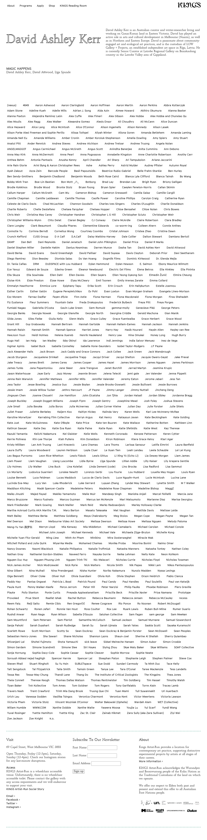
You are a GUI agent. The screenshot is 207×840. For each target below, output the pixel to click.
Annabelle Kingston (119, 154)
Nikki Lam (154, 565)
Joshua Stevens (173, 400)
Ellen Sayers (98, 274)
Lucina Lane (178, 477)
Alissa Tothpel (79, 132)
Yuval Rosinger (16, 712)
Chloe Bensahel (126, 209)
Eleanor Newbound (91, 269)
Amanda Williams (44, 138)
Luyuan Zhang (110, 483)
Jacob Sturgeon (17, 357)
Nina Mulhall (37, 570)
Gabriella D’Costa (43, 307)
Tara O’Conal (128, 669)
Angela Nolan (164, 143)
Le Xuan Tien (112, 450)
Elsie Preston (35, 280)
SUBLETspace (83, 663)
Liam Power (14, 461)
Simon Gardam (16, 647)
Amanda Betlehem (152, 132)
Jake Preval (181, 357)
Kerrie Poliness (16, 439)
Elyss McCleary (80, 280)
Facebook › (13, 799)
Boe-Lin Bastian (45, 181)
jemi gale (133, 373)
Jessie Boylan (81, 384)
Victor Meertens (144, 696)
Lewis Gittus (100, 455)
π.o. (51, 718)
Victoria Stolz (40, 702)
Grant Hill (13, 324)
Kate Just (13, 422)
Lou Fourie (115, 472)
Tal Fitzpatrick (41, 669)
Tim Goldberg (132, 680)
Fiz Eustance (15, 302)
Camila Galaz (142, 192)
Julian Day (134, 406)
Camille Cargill (166, 192)
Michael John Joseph (52, 532)
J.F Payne (157, 346)
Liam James (182, 455)
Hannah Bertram (61, 324)
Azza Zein (35, 170)
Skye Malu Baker (133, 647)
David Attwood (176, 247)
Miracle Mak (145, 537)
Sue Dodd (104, 663)
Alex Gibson (116, 116)
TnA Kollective (37, 685)
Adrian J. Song (82, 110)
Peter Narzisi (110, 587)
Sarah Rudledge (66, 625)
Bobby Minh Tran (17, 181)
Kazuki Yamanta (17, 433)
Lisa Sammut (173, 466)
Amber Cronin (70, 138)
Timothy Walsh (176, 680)
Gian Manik (172, 313)
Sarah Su (87, 625)
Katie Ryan (105, 428)
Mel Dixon (36, 521)
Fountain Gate (64, 302)
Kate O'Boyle (62, 422)
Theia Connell (15, 680)
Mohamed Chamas (90, 543)
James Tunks (15, 368)
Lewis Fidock (78, 455)
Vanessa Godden (36, 696)
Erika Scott (94, 285)
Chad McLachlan (53, 203)
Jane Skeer (66, 368)
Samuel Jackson (122, 619)
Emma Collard (158, 280)
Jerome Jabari (154, 379)
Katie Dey (40, 428)
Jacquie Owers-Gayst (154, 357)
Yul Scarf (150, 707)
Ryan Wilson (58, 614)
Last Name (79, 755)
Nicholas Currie (125, 559)
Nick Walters (92, 565)
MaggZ (169, 488)
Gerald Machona (148, 313)
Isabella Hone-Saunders (96, 346)
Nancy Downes (16, 548)
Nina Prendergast (62, 570)
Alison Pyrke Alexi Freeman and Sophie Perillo (35, 132)
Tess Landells (178, 669)
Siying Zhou (110, 647)
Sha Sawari (50, 636)
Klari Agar (167, 439)
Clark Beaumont (41, 225)
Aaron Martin (124, 105)
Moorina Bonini (141, 543)
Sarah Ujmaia (108, 625)
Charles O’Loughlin (142, 203)
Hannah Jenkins (178, 324)
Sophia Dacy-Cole (43, 652)
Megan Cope (142, 515)
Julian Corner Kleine (108, 406)
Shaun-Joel (122, 636)
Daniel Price (130, 242)
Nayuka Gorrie (102, 554)
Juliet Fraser (15, 411)
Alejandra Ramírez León (47, 116)
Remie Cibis (53, 603)
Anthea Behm (15, 159)
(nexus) (11, 105)
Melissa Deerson (101, 521)
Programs (26, 5)
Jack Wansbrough (159, 351)
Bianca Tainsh (164, 176)
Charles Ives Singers (111, 203)
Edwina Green (63, 269)
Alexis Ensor (104, 121)
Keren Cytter (171, 433)
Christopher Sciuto (134, 214)
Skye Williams (159, 647)
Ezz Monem (14, 296)
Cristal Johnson (119, 231)
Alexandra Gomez (79, 121)
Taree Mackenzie (152, 669)
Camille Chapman (18, 198)
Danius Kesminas (76, 247)
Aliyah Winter (103, 132)
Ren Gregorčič (76, 603)
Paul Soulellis (153, 581)
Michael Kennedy (82, 532)
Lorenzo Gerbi (93, 472)
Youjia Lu (132, 707)
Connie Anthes (172, 225)
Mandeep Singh (112, 493)
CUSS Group (40, 236)
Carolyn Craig (150, 198)
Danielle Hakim (50, 247)
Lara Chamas (89, 444)
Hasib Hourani (133, 329)
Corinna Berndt (38, 231)
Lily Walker (35, 466)
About (11, 5)
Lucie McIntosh (155, 477)
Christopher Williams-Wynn (24, 220)
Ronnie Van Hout (67, 609)
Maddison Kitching (18, 488)
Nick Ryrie (71, 565)
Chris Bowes (171, 209)
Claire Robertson (147, 220)
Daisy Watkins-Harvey (101, 236)
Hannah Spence (65, 329)
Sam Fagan (136, 614)
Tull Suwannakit (145, 691)
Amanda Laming (181, 132)
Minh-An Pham (74, 537)
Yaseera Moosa (110, 707)
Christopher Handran (72, 214)
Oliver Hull (58, 576)
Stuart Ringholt (39, 663)
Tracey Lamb (170, 685)
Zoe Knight (36, 718)
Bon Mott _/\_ (70, 181)
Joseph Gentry (101, 400)
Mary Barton (71, 510)
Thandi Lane (62, 674)
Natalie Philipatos (71, 548)
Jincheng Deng (164, 389)
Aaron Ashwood (45, 105)
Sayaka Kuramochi (179, 625)
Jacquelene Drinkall (46, 357)
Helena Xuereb (64, 335)
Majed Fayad (38, 493)
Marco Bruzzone (17, 499)
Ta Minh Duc (152, 663)
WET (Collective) (168, 702)
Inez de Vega (169, 340)
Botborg (90, 181)
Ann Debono (171, 149)
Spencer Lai (84, 658)
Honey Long (158, 335)
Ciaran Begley (76, 220)
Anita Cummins (147, 149)
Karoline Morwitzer (19, 417)
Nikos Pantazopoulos (180, 565)
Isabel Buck (38, 346)
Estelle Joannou (166, 285)
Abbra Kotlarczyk (174, 105)
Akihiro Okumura (151, 110)
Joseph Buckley (16, 400)
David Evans (36, 253)
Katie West (150, 428)
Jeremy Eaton (129, 379)
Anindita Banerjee (121, 149)
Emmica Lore (48, 285)
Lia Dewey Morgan (156, 455)
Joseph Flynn (77, 400)
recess (183, 598)
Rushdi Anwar (15, 614)
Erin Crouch (115, 285)
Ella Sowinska (35, 274)
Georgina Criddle (120, 313)
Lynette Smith (165, 483)
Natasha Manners (128, 548)
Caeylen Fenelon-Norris (136, 187)
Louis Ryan (188, 472)
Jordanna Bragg (182, 395)
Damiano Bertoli (179, 236)
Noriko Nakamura (114, 570)
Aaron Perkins (148, 105)
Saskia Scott (153, 625)
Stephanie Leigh (136, 658)
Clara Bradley (173, 220)
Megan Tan (186, 515)
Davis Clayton (134, 253)
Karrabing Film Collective (54, 417)
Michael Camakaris (119, 526)
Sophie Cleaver (94, 652)
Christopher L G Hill (103, 214)
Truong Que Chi (99, 691)
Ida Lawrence (91, 340)
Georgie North (94, 313)
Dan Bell (26, 242)
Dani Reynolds (46, 242)
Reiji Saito (33, 603)
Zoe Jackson (15, 718)
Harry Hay (112, 329)
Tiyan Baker (14, 685)
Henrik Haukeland (91, 335)
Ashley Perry (106, 165)
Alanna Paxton (16, 116)
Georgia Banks (16, 313)
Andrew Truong (139, 143)
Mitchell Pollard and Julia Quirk (26, 543)
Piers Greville (183, 587)
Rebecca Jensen (132, 598)
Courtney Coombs (92, 231)
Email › (10, 795)
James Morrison (131, 362)
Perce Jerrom (68, 587)
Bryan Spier (108, 187)
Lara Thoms (111, 444)
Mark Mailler (66, 504)
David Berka (14, 253)
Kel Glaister (70, 433)
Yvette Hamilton (42, 712)
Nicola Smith (115, 565)
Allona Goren (126, 132)
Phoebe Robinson (157, 587)
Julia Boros (56, 406)
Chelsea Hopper (100, 209)
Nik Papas (135, 565)
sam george (156, 614)
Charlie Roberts (17, 209)
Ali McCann (147, 121)
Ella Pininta (188, 269)
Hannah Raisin (16, 329)
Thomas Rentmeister (104, 680)
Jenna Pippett (177, 373)
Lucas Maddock (66, 477)
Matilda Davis (145, 510)
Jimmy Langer (115, 389)
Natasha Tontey (155, 548)
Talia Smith (64, 669)
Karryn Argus (84, 417)
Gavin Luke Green (71, 307)
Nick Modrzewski (48, 565)
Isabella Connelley (63, 346)
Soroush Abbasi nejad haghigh (26, 658)
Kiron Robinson (115, 439)
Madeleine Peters (82, 488)
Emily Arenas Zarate (130, 280)
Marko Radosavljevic (112, 504)
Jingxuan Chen (16, 395)
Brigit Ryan (149, 181)
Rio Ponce (124, 603)
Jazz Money (64, 373)
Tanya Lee (107, 669)
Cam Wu (64, 192)
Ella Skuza (13, 274)
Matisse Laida (169, 510)
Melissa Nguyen (151, 521)
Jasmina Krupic (162, 368)
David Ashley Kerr (149, 247)
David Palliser (87, 253)
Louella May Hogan (163, 472)
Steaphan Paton (109, 658)
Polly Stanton (30, 592)
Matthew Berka (37, 515)
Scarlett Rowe (16, 630)
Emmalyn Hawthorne (20, 285)
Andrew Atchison (87, 143)
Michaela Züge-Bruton (136, 532)
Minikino (95, 537)
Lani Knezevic (66, 444)
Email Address (81, 763)
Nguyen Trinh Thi (76, 559)
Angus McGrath (71, 149)
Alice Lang (38, 127)
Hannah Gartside (89, 324)
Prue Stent (32, 598)
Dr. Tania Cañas (16, 263)
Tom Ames (59, 685)
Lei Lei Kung (183, 450)
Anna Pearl (67, 154)
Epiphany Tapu (72, 285)
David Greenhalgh (61, 253)
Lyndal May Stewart (137, 483)
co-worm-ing (123, 225)
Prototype (184, 592)
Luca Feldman (41, 477)
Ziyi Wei (175, 712)
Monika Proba (117, 543)
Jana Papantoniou (41, 368)
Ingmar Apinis (15, 346)
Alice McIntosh (60, 127)
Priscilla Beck (113, 592)
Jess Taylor (14, 384)
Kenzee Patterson (145, 433)
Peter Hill (89, 587)
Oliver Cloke (37, 576)
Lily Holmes (14, 466)
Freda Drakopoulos (91, 302)
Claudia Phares (67, 225)
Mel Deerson (15, 521)
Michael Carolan (148, 526)
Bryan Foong (86, 187)
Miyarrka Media (62, 543)
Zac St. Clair (88, 712)
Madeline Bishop (148, 488)
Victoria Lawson (171, 696)
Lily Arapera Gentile (176, 461)
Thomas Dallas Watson (70, 680)
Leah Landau (135, 450)
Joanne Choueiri (42, 395)
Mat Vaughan (121, 510)
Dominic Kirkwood (138, 258)
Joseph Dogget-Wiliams (48, 400)
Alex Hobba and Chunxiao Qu (168, 116)
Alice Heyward (16, 127)
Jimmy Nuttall (140, 389)
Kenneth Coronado (116, 433)
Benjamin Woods (81, 176)
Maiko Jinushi (15, 493)
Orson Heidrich (150, 576)
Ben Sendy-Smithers (20, 176)
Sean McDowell (157, 630)
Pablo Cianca (175, 576)
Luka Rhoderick (62, 483)
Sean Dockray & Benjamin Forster (120, 630)
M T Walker (188, 483)
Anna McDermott (43, 154)
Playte (11, 592)
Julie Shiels (177, 406)
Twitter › (11, 803)
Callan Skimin (166, 187)
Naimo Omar (166, 543)
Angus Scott (95, 149)
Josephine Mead (127, 400)
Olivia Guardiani (81, 576)
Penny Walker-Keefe (40, 587)
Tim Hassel (153, 680)
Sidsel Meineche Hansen (119, 641)
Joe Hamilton (67, 395)
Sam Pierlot (64, 619)
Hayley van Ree (179, 329)
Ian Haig (31, 340)
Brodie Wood (42, 187)
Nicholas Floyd (151, 559)
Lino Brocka (129, 466)
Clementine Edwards (96, 225)
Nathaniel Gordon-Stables (46, 554)
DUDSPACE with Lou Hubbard (63, 263)
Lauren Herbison (67, 450)
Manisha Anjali (137, 493)
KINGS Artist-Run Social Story (25, 789)
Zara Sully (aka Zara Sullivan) (145, 712)
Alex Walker (54, 121)
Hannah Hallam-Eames (121, 324)
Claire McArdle (121, 220)
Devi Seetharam (184, 253)
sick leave (90, 641)
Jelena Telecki (112, 373)
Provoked (13, 598)
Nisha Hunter (88, 570)
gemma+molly (120, 307)
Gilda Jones (14, 318)
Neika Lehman (126, 554)
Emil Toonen (103, 280)
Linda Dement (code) (102, 466)
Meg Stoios (121, 515)
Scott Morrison (41, 630)
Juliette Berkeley (40, 411)
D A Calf (60, 236)
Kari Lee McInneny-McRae (162, 411)
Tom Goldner (80, 685)
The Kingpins (152, 674)
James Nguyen (156, 362)
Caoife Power (100, 198)
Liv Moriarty (14, 472)
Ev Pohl (92, 291)
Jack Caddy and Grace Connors (80, 351)
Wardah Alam (142, 702)
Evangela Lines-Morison (174, 291)
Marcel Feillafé (162, 493)
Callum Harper (16, 192)
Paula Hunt (14, 587)
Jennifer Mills (76, 379)
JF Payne (94, 389)
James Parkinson (182, 362)
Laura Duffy (14, 450)
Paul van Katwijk (179, 581)
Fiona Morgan (153, 296)
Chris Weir (13, 214)
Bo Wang (185, 176)
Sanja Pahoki (15, 625)
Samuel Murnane (149, 619)
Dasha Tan (124, 247)
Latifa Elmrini (160, 444)
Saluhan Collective (111, 614)
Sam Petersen (42, 619)
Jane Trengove (88, 368)
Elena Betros (145, 269)
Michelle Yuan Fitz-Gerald (23, 537)
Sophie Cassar (70, 652)
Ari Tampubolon (135, 159)
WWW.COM (39, 707)
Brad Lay (107, 181)
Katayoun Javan (128, 417)
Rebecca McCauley (160, 598)
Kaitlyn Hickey (87, 411)
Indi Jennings (114, 340)
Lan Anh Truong (41, 444)
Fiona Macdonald (128, 296)
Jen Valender (153, 373)
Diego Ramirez (16, 258)
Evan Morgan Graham (139, 291)
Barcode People (58, 170)
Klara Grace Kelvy (142, 439)
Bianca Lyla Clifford (137, 176)
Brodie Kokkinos (17, 187)
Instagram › (13, 807)
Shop (52, 5)
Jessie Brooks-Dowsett (111, 384)
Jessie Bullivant (142, 384)
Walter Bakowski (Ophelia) (111, 702)
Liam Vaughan (37, 461)
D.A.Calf (76, 236)
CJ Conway (98, 220)
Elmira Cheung (182, 274)
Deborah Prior (158, 253)
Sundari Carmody (127, 663)
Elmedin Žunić (158, 274)
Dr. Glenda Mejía (166, 258)
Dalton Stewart (152, 236)
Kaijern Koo (64, 411)
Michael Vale (107, 532)
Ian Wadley (49, 340)
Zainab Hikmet (111, 712)
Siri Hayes (90, 647)
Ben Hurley (175, 170)
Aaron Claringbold (72, 105)
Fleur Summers (39, 302)
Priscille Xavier (138, 592)
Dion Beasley (40, 258)
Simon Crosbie (172, 641)
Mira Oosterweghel (119, 537)
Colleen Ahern (147, 225)
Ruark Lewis (130, 609)
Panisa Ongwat (36, 581)
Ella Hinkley (167, 269)
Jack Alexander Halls (20, 351)
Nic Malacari (101, 559)
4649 (26, 105)
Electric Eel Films (120, 269)
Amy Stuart (180, 138)
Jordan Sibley (157, 395)
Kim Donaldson (89, 439)
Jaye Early (43, 373)
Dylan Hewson (124, 263)
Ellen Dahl (56, 274)
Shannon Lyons (98, 636)
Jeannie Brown (87, 373)
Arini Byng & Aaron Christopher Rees (57, 165)
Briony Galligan (172, 181)
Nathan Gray (15, 554)
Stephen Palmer (162, 658)
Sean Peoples (182, 630)
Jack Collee (114, 351)
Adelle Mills (59, 110)
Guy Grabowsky (35, 324)
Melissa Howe (126, 521)
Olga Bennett (15, 576)
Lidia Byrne (87, 461)
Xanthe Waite (85, 707)
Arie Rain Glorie (17, 165)
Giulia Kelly (56, 318)
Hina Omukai (136, 335)
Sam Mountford (17, 619)
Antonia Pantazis (41, 159)
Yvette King (66, 712)
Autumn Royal (178, 165)
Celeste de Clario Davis (21, 203)
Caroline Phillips (125, 198)
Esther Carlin (15, 291)
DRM (36, 263)
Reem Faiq (13, 603)
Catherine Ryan (174, 198)
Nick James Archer (19, 565)
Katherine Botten (157, 422)
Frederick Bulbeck (120, 302)
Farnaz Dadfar (37, 296)
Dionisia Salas (63, 258)
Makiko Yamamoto (64, 493)
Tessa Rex (13, 674)
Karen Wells (132, 411)
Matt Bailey (14, 515)
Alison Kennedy (137, 127)
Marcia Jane (185, 493)
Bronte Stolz (64, 187)
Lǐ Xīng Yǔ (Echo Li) (126, 455)
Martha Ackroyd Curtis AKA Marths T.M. (32, 510)
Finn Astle (80, 296)
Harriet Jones (90, 329)
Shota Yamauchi (68, 641)
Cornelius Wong (64, 231)
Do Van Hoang (87, 258)
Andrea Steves (61, 143)
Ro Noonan (144, 603)
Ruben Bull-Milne (155, 609)
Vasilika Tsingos (62, 696)
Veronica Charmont (91, 696)
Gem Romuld (97, 307)
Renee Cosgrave (102, 603)
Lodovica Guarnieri (41, 472)
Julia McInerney (79, 406)
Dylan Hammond (98, 263)
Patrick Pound (86, 581)
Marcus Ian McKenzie (99, 499)
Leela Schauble (158, 450)
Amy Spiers (160, 138)
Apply (40, 5)
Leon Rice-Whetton (51, 455)
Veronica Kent (118, 696)
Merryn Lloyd (47, 526)
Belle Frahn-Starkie (149, 170)
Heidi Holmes (40, 335)
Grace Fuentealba (124, 318)
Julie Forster (155, 406)
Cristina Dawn (166, 231)
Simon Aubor (148, 641)
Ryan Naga (38, 614)
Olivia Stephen (126, 576)
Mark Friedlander (18, 504)
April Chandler (92, 159)
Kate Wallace (131, 422)
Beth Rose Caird (108, 176)
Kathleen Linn (183, 422)
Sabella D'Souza (83, 614)
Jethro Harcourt (72, 389)
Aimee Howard (125, 110)
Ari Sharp (113, 159)
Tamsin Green (85, 669)
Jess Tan (175, 379)
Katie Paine (85, 428)
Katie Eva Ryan (61, 428)
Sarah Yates (130, 625)
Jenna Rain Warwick (20, 379)
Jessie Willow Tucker (42, 389)
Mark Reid (86, 504)
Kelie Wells (90, 433)
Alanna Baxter (177, 110)
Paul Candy (109, 581)
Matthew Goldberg (65, 515)
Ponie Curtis (52, 592)
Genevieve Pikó (145, 307)
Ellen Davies (76, 274)
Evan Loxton (111, 291)
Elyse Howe (57, 280)
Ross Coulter (92, 609)
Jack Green (135, 351)
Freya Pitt (144, 302)
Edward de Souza (37, 269)
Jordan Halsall (133, 395)
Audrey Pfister (153, 165)
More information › (151, 761)
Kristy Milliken (16, 444)
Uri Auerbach (170, 691)
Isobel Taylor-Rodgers (130, 346)
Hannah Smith (40, 329)
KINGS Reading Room (73, 5)
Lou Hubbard (136, 472)
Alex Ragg (34, 121)
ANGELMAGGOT (16, 149)
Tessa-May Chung (37, 674)
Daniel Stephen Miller (20, 247)
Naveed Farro (77, 554)
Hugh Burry (179, 335)
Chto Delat (54, 220)
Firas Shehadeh (178, 296)
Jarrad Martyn (137, 368)
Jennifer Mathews (50, 379)
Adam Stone (15, 110)
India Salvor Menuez (142, 340)
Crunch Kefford (16, 236)
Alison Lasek (161, 127)
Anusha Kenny (67, 159)
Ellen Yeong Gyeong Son (128, 274)
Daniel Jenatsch (72, 242)
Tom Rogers (101, 685)
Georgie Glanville (68, 313)
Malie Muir (89, 493)
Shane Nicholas (73, 636)
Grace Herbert (150, 318)
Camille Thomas (75, 198)
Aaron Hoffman (100, 105)
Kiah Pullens (66, 439)
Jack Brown (47, 351)
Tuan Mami (122, 691)
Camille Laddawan (47, 198)
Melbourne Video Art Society (66, 521)
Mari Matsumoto (130, 499)
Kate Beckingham (156, 417)
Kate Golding (181, 417)
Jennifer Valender (103, 379)
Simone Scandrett (43, 647)
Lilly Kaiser (150, 461)
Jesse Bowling (36, 384)
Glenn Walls (76, 318)
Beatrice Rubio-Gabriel (116, 170)
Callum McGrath (42, 192)
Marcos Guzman (70, 499)
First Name (80, 747)
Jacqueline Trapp (75, 357)
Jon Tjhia (112, 395)
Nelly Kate (148, 554)
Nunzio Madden (141, 570)
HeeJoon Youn (16, 335)
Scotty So (63, 630)
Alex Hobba (137, 116)
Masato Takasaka (96, 510)
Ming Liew (52, 537)
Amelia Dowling (136, 138)
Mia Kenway (69, 526)
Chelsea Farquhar (72, 209)
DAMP (11, 242)
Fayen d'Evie (60, 296)
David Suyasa (111, 253)
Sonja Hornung (16, 652)
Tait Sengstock (16, 669)
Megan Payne (164, 515)
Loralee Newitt (68, 472)
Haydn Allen (156, 329)
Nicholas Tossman (177, 559)
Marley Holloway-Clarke (147, 504)
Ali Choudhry (126, 121)
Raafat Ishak (53, 598)
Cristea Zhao (143, 231)
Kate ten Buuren (106, 422)
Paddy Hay (14, 581)
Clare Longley (15, 225)
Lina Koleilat (75, 466)
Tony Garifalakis (126, 685)
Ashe (89, 165)
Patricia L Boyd (62, 581)
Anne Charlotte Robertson (154, 154)
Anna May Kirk (16, 154)
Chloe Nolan (149, 209)
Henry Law (115, 335)
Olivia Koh (104, 576)
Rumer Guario (181, 609)
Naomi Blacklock (42, 548)
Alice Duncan (169, 121)
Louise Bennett (16, 477)
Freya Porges (165, 302)
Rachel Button (77, 598)
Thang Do (82, 674)
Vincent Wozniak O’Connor (71, 702)
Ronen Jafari (42, 609)
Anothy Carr (185, 154)
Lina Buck (54, 466)
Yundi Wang (169, 707)
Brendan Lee (128, 181)
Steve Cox (185, 658)
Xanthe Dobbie (62, 707)
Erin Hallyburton (139, 285)
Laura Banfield (184, 444)
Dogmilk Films (111, 258)
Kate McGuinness (36, 422)
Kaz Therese (172, 428)
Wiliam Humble (16, 707)
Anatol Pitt (14, 143)
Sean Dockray (84, 630)
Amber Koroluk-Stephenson (103, 138)
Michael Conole (174, 526)
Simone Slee (69, 647)
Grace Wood (174, 318)
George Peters (170, 307)
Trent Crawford (39, 691)
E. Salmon (146, 263)
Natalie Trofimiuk (99, 548)
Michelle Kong (165, 532)
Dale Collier (129, 236)
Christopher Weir (163, 214)
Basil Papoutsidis (84, 170)
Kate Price (82, 422)
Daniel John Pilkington (103, 242)
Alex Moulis (14, 121)
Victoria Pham (16, 702)
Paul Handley (131, 581)
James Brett (36, 362)
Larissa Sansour (135, 444)
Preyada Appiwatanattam (83, 592)
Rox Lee (112, 609)
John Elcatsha (91, 395)
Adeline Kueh (37, 110)
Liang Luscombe (63, 461)
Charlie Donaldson (172, 203)
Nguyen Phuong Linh (47, 559)
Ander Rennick (36, 143)
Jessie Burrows (167, 384)
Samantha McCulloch (92, 619)
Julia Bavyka (34, 406)
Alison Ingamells (111, 127)
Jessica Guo (59, 384)
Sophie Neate (144, 652)
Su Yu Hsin (61, 663)
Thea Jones (174, 674)
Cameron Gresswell (115, 192)
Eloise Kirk (13, 280)
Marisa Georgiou (182, 499)
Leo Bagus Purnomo (19, 455)
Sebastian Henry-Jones (21, 636)
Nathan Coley (180, 548)
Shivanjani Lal (16, 641)
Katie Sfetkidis (128, 428)
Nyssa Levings (166, 570)
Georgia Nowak (41, 313)
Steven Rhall (15, 663)
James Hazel (106, 362)
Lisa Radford (151, 466)
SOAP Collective (184, 647)
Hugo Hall (13, 340)
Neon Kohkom (170, 554)
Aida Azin (103, 110)
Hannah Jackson (152, 324)
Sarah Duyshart (39, 625)
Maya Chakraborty (95, 515)
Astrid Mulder (129, 165)
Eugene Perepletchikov (67, 291)
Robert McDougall (169, 603)
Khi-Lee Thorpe (42, 439)
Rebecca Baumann (104, 598)
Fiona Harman (102, 296)
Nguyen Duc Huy (17, 559)
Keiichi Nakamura (45, 433)
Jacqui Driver (101, 357)
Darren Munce (103, 247)
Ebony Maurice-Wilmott (173, 263)
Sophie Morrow (120, 652)
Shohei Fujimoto (41, 641)
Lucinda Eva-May (18, 483)
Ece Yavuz (13, 269)
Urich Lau (13, 696)
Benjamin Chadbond (52, 176)
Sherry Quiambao (175, 636)
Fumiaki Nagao (16, 307)
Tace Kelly (173, 663)
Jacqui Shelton (125, 357)
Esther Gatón (38, 291)
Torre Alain (149, 685)
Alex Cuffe (75, 116)
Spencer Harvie (61, 658)
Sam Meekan (179, 614)
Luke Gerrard (86, 483)
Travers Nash (15, 691)
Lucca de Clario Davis (95, 477)
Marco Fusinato (43, 499)
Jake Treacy (14, 362)
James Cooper (82, 362)
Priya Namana (163, 592)
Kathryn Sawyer (17, 428)
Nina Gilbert (14, 570)
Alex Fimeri (95, 116)
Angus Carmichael (44, 149)
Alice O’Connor (85, 127)
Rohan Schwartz (17, 609)
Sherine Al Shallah (146, 636)
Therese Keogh (40, 680)
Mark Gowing (43, 504)
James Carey (59, 362)
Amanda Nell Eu (17, 138)
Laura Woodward (39, 450)
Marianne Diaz (156, 499)
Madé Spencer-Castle (50, 488)
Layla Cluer (91, 450)
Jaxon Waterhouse (19, 373)
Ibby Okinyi (69, 340)
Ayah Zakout (15, 170)
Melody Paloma (177, 521)
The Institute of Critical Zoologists (116, 674)
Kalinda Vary (110, 411)
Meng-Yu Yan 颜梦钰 (19, 527)
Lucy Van (40, 483)
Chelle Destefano (44, 209)
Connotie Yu (14, 231)
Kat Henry (105, 417)
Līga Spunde (107, 461)
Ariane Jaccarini (162, 159)
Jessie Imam (15, 389)
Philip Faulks (132, 587)
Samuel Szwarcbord (178, 619)
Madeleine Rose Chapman (115, 488)
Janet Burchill (113, 368)
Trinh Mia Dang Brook (69, 691)
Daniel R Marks (154, 242)
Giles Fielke (35, 318)
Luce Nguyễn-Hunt (127, 477)
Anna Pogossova (90, 154)
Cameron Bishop (86, 192)
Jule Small (13, 406)
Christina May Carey (39, 214)
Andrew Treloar (114, 143)
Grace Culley (98, 318)
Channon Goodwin (81, 203)
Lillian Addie (129, 461)
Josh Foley (150, 400)
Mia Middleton (92, 526)
